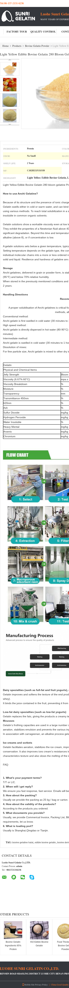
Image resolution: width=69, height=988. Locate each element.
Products (16, 46)
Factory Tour (17, 31)
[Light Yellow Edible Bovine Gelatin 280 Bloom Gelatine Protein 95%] (9, 69)
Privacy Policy (41, 984)
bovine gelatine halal (22, 842)
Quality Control (43, 31)
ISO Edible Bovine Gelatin (39, 944)
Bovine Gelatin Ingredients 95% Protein (13, 946)
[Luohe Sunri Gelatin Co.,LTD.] (20, 16)
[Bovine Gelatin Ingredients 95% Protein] (13, 930)
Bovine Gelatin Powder (37, 46)
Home (5, 46)
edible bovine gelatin (45, 842)
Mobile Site (29, 984)
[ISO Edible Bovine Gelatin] (39, 930)
